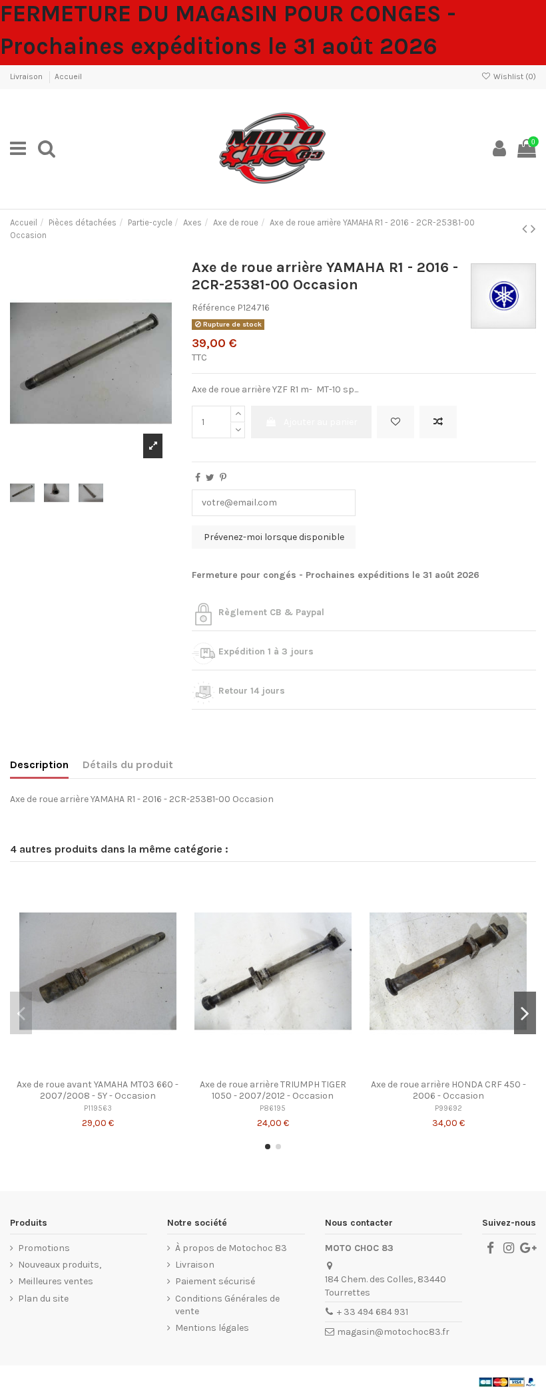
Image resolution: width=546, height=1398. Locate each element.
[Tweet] (210, 478)
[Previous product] (526, 229)
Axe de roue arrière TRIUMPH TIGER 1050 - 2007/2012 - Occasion (273, 1090)
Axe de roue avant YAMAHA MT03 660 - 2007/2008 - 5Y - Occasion (97, 1090)
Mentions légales (212, 1327)
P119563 (98, 1108)
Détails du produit (128, 764)
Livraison (27, 76)
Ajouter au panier (321, 422)
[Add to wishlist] (395, 422)
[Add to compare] (438, 422)
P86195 (273, 1108)
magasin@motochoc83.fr (393, 1331)
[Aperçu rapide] (116, 1068)
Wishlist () (513, 76)
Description (39, 764)
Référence (213, 307)
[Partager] (197, 478)
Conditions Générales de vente (227, 1305)
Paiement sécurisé (215, 1281)
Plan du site (43, 1298)
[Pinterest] (223, 478)
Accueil (68, 76)
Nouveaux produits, (59, 1264)
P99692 (448, 1108)
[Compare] (98, 1068)
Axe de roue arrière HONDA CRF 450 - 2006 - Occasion (448, 1090)
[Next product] (533, 229)
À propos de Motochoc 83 (231, 1248)
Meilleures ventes (55, 1281)
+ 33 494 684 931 (372, 1312)
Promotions (44, 1248)
